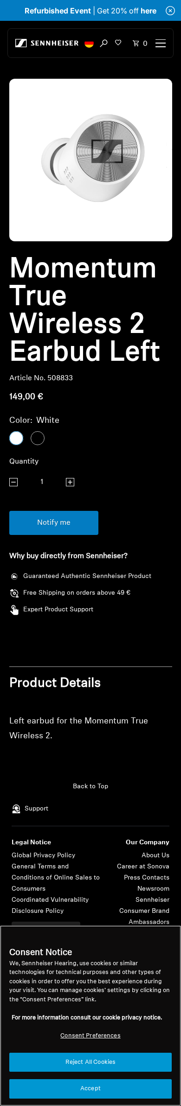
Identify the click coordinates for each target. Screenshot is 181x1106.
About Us (155, 855)
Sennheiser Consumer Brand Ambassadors (144, 911)
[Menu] (160, 43)
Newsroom (153, 889)
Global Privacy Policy (43, 855)
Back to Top (90, 786)
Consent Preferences (90, 1036)
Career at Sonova (143, 866)
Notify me (54, 523)
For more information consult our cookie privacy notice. (87, 1018)
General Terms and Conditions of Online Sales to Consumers (56, 877)
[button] (89, 43)
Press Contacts (146, 877)
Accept (90, 1089)
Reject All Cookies (90, 1062)
